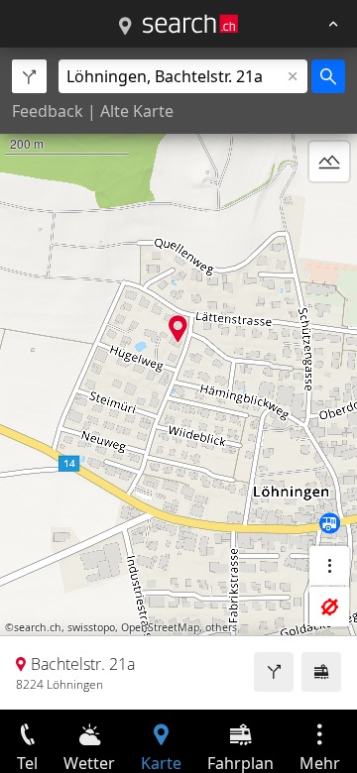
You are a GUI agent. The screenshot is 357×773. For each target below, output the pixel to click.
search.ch (37, 627)
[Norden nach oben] (329, 209)
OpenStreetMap (160, 627)
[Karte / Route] (125, 27)
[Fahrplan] (321, 672)
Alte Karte (137, 111)
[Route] (274, 672)
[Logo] (190, 24)
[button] (178, 328)
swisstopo (91, 627)
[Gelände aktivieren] (329, 161)
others (221, 627)
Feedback (47, 111)
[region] (178, 379)
